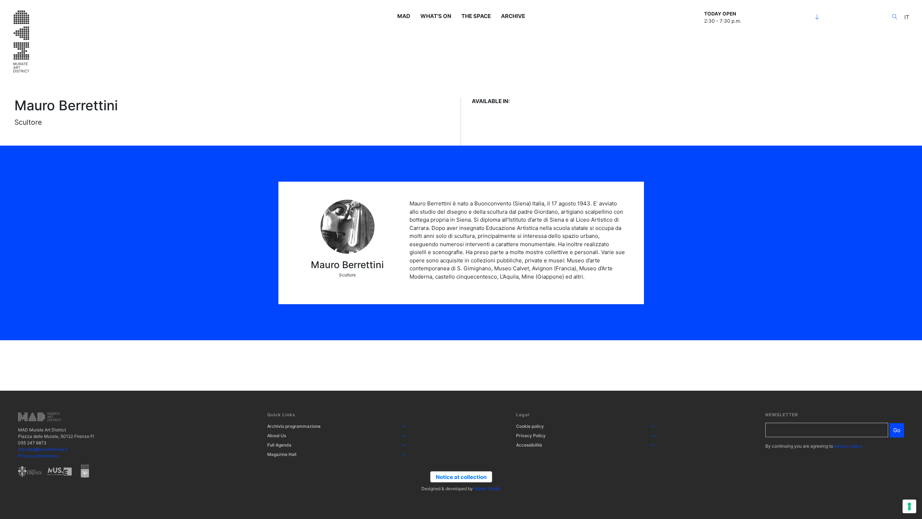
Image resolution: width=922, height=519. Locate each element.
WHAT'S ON (435, 16)
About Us (276, 435)
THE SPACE (476, 16)
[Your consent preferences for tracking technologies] (909, 506)
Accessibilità (529, 445)
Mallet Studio (487, 488)
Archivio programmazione (294, 426)
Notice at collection (461, 477)
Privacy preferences (38, 455)
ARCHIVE (513, 16)
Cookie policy (530, 426)
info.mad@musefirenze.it (43, 449)
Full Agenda (279, 445)
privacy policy (848, 446)
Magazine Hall (281, 454)
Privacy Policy (531, 435)
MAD (403, 16)
